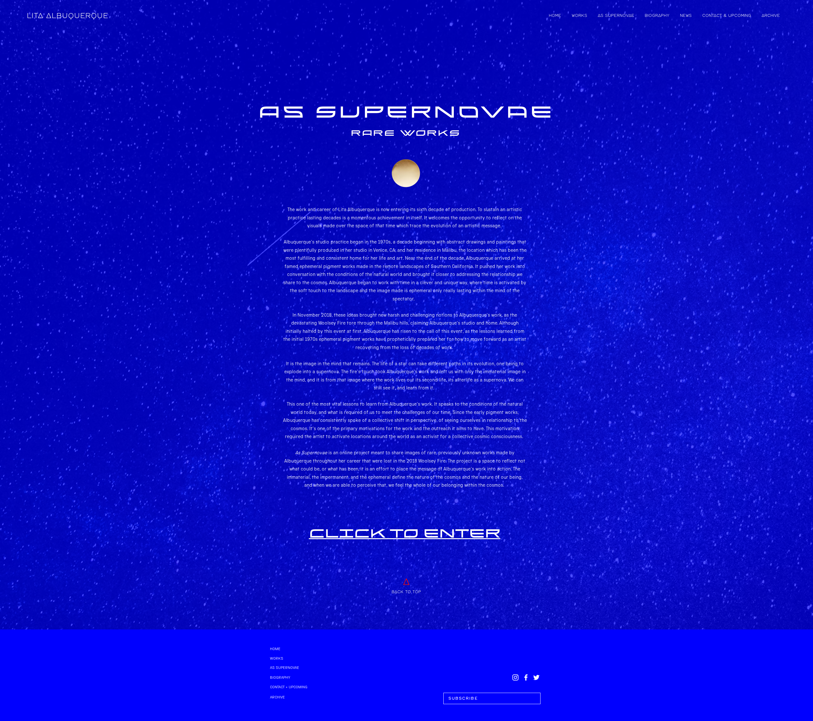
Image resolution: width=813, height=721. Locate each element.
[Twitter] (536, 677)
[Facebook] (526, 677)
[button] (492, 698)
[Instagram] (515, 677)
